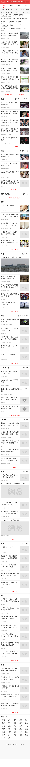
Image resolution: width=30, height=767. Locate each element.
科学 (23, 543)
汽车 (27, 9)
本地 (26, 726)
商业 (27, 316)
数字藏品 (3, 738)
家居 (2, 202)
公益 (22, 12)
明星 (27, 151)
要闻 (3, 6)
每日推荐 (25, 419)
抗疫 (9, 738)
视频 (9, 726)
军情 (27, 254)
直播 (7, 12)
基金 (23, 316)
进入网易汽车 (14, 539)
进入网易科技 (14, 591)
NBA (19, 99)
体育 (12, 9)
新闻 (2, 9)
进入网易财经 (14, 363)
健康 (15, 732)
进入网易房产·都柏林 (14, 198)
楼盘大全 (25, 194)
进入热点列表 (14, 660)
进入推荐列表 (14, 712)
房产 (12, 12)
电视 (19, 151)
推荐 (11, 6)
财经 (17, 9)
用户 (27, 2)
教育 (3, 732)
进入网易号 (14, 467)
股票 (19, 316)
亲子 (3, 735)
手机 (15, 726)
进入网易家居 (14, 249)
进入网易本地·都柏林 (14, 415)
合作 (16, 744)
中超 (23, 99)
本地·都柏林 (5, 367)
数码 (20, 726)
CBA (27, 99)
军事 (2, 12)
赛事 (16, 99)
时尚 (9, 729)
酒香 (20, 735)
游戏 (26, 729)
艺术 (9, 735)
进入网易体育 (14, 147)
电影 (23, 151)
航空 (26, 735)
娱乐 (7, 9)
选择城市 (25, 368)
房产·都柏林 (5, 194)
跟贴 (20, 729)
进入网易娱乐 (14, 190)
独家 (20, 732)
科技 (17, 12)
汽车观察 (25, 471)
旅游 (26, 732)
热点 (26, 6)
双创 (15, 735)
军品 (23, 254)
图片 (22, 9)
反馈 (9, 744)
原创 (18, 6)
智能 (27, 543)
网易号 (3, 419)
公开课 (9, 732)
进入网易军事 (14, 311)
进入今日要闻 (8, 95)
